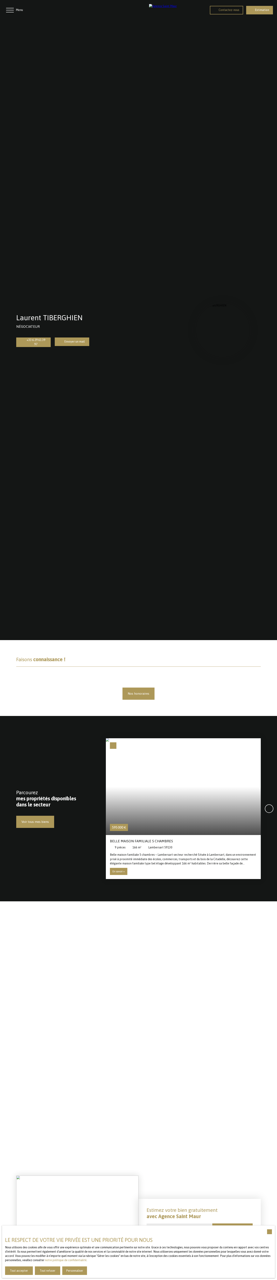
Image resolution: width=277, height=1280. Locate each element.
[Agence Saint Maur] (175, 10)
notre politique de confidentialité (66, 1260)
